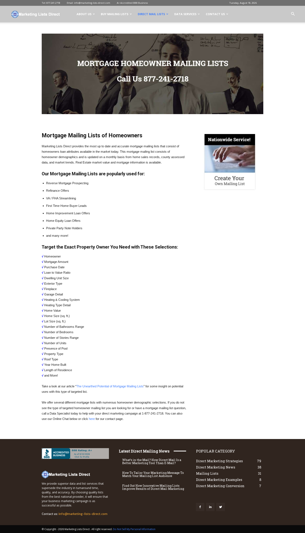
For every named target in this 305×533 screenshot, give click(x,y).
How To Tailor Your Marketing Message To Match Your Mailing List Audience (153, 474)
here (92, 419)
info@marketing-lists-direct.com (92, 2)
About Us (84, 14)
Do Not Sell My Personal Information (134, 529)
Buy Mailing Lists (114, 14)
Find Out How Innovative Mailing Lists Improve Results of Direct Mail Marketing (153, 487)
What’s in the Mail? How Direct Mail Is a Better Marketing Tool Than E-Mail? (151, 461)
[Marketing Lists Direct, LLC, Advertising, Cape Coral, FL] (68, 453)
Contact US (215, 14)
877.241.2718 (53, 2)
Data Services (185, 14)
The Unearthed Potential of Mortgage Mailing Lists (110, 386)
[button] (293, 14)
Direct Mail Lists (151, 14)
